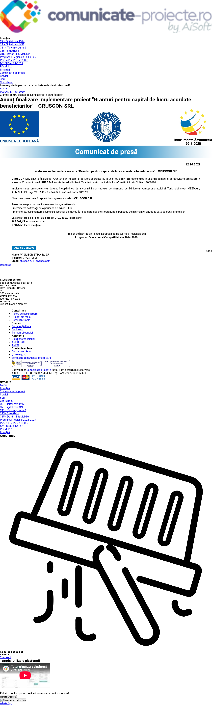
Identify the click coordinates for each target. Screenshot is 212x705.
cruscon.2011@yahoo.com (35, 260)
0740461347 (19, 354)
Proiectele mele (21, 316)
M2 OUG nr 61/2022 (11, 63)
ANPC (15, 345)
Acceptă (12, 697)
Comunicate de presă (12, 72)
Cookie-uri (17, 329)
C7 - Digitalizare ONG (12, 44)
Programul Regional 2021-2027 (18, 57)
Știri (2, 79)
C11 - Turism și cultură (13, 47)
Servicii (4, 76)
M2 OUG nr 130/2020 (12, 91)
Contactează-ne (21, 351)
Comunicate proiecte (38, 369)
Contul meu (6, 82)
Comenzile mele (21, 320)
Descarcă (5, 264)
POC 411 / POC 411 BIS (14, 60)
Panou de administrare (25, 313)
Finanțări (5, 69)
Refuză (3, 697)
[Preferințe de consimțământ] (13, 700)
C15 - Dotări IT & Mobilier (15, 53)
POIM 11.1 (6, 66)
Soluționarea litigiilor (23, 338)
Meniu (3, 385)
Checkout (5, 657)
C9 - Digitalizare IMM (12, 41)
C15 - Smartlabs (9, 50)
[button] (6, 703)
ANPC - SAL (19, 342)
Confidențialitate (21, 326)
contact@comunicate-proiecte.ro (31, 357)
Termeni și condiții (22, 332)
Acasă (3, 88)
